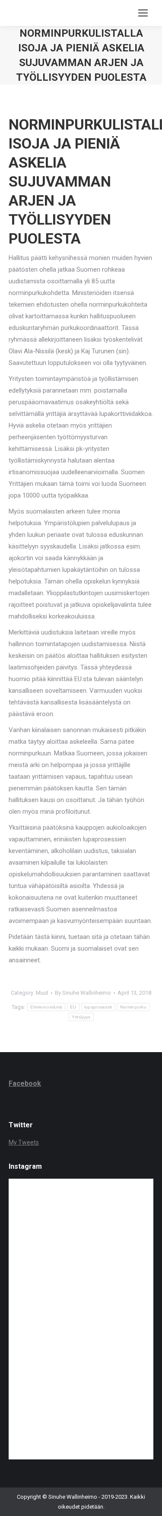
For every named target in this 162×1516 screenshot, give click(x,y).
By (83, 993)
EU (73, 1007)
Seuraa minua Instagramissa (86, 1207)
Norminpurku (133, 1007)
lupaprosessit (98, 1007)
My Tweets (24, 1142)
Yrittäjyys (81, 1017)
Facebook (25, 1083)
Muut (42, 993)
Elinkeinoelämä (46, 1007)
